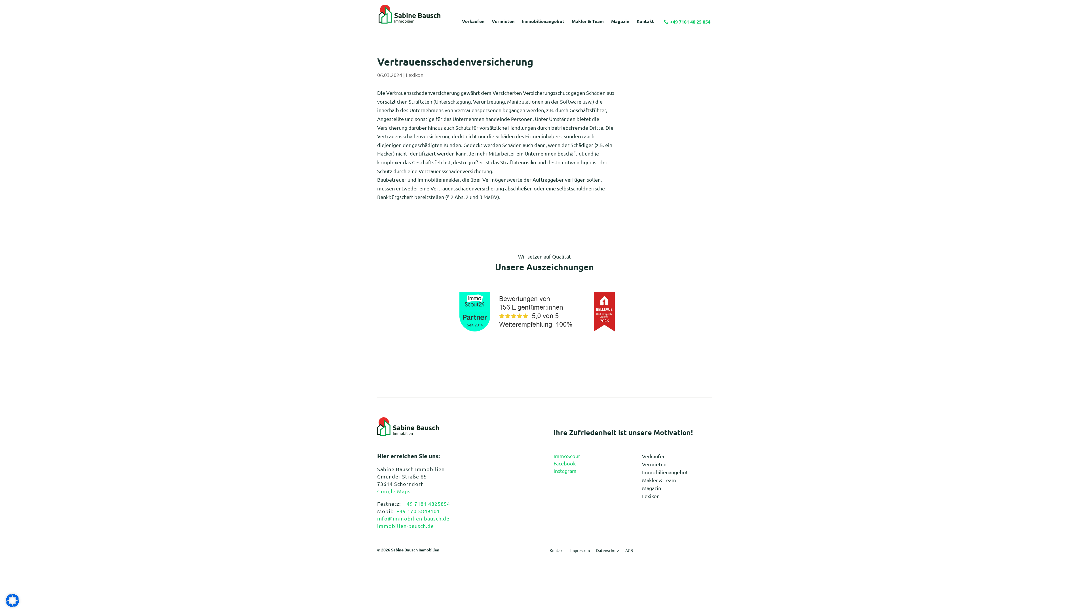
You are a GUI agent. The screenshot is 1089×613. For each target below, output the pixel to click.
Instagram (565, 471)
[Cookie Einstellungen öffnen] (12, 605)
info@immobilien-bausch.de (413, 518)
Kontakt (557, 550)
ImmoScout (567, 456)
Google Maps (394, 491)
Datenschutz (607, 550)
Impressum (580, 550)
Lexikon (414, 75)
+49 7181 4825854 (427, 504)
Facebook (565, 463)
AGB (629, 550)
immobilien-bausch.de (405, 526)
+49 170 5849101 (418, 511)
